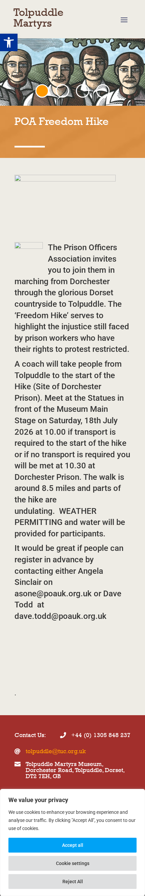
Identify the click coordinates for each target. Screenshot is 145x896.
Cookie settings (72, 863)
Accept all (72, 845)
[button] (124, 19)
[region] (72, 842)
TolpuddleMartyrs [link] (38, 17)
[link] (9, 42)
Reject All (72, 881)
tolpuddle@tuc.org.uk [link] (56, 751)
